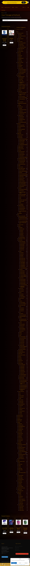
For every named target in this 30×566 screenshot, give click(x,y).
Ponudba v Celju (19, 443)
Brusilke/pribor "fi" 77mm (21, 238)
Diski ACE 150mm (22, 272)
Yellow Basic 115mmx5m (22, 349)
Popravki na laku (20, 360)
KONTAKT (18, 547)
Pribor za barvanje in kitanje (21, 461)
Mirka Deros (21, 234)
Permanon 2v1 (20, 437)
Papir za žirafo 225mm (23, 338)
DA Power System (21, 190)
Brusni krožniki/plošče (22, 364)
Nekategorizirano (19, 419)
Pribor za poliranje (20, 51)
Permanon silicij (20, 440)
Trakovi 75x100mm (22, 263)
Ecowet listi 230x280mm (23, 346)
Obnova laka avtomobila (21, 151)
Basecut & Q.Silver (21, 298)
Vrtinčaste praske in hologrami (23, 157)
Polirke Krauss (20, 482)
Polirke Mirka (20, 359)
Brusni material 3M (20, 33)
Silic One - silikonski (21, 88)
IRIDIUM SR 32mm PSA (23, 319)
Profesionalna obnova (22, 161)
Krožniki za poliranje (21, 73)
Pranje (20, 198)
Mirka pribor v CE (21, 457)
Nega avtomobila (20, 433)
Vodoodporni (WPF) (21, 345)
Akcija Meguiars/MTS (21, 58)
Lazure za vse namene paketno (23, 97)
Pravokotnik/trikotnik (23, 374)
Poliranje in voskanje (22, 140)
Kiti (18, 100)
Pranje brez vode (21, 179)
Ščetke (20, 202)
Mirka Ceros (21, 230)
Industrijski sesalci (20, 350)
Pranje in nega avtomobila (21, 168)
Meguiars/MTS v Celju (21, 448)
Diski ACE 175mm (22, 273)
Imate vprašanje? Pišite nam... (22, 553)
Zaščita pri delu (19, 492)
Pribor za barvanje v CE (21, 458)
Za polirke (20, 412)
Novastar (20, 332)
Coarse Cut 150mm (22, 302)
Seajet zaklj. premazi (21, 479)
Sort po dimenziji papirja (22, 336)
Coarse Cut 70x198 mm (23, 303)
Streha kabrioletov (21, 186)
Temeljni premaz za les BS (22, 112)
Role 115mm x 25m (22, 259)
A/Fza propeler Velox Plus (21, 126)
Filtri (20, 394)
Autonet (20, 292)
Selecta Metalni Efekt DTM (22, 122)
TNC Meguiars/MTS (20, 490)
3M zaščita (19, 493)
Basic (20, 299)
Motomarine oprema (20, 415)
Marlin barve (19, 123)
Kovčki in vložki (20, 353)
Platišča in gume (21, 176)
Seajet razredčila (20, 478)
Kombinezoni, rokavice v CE (21, 447)
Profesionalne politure (22, 208)
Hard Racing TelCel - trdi (22, 84)
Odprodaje (18, 422)
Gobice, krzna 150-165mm (22, 69)
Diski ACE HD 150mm (23, 280)
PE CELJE (16, 7)
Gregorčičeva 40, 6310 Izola (5, 549)
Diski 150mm (22, 252)
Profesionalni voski (21, 209)
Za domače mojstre (21, 162)
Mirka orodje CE (21, 455)
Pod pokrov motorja (21, 178)
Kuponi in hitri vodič (7, 7)
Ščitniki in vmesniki (21, 378)
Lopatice (19, 465)
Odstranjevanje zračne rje (21, 158)
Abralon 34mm (22, 248)
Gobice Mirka (20, 66)
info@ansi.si (4, 553)
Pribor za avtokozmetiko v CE (23, 451)
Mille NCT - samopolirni (22, 85)
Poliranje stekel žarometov (21, 164)
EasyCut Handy (20, 464)
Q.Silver (20, 335)
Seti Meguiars (20, 213)
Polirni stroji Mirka (20, 486)
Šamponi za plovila (21, 141)
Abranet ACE (21, 269)
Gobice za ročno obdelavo (22, 194)
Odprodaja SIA (20, 430)
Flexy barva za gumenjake (21, 129)
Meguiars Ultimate (20, 147)
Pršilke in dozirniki (21, 201)
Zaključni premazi (20, 115)
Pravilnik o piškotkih (17, 564)
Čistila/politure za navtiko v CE (22, 444)
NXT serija (19, 150)
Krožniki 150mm (22, 367)
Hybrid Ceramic (20, 136)
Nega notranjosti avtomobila (23, 171)
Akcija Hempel (20, 55)
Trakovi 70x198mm (22, 262)
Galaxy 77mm (22, 310)
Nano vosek (19, 357)
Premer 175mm (22, 342)
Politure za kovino (21, 45)
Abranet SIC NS (21, 288)
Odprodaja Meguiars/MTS (21, 426)
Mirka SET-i (19, 356)
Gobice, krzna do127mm (22, 72)
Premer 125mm (22, 339)
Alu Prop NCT (21, 79)
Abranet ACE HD (21, 277)
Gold (20, 312)
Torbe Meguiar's (21, 204)
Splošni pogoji (3, 10)
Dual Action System (20, 134)
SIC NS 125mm (22, 289)
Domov (2, 7)
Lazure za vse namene (22, 96)
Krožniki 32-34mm (22, 371)
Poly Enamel (21, 120)
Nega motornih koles (21, 148)
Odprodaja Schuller (20, 429)
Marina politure (21, 44)
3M (17, 31)
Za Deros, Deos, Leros (22, 408)
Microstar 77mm (22, 325)
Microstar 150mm (22, 324)
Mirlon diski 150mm (22, 329)
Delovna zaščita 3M (20, 38)
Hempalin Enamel (21, 116)
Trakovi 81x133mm (22, 266)
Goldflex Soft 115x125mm (22, 316)
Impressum (24, 564)
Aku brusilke (20, 227)
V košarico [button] (11, 42)
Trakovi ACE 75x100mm (23, 276)
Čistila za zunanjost (21, 169)
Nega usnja (20, 172)
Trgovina (13, 7)
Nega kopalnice (20, 434)
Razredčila (19, 105)
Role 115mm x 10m (22, 258)
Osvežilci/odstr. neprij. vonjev (23, 175)
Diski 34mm (21, 255)
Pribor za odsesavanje (21, 391)
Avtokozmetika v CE (21, 450)
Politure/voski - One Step (22, 47)
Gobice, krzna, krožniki (20, 62)
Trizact (20, 37)
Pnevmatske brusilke (22, 237)
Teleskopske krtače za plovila (23, 144)
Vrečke (20, 398)
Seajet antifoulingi (20, 475)
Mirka (18, 214)
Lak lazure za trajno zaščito (22, 92)
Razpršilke (19, 441)
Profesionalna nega (20, 205)
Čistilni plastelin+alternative (23, 189)
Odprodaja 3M (20, 423)
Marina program (20, 41)
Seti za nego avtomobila (22, 183)
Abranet (20, 251)
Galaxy (20, 306)
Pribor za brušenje (20, 363)
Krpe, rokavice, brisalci (22, 195)
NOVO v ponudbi (19, 420)
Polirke (19, 165)
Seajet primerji (20, 476)
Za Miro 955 (20, 409)
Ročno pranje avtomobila (22, 182)
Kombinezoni (21, 496)
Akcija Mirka (19, 59)
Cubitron (20, 34)
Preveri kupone (24, 2)
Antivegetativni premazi (21, 76)
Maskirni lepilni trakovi (21, 48)
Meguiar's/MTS (19, 133)
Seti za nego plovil (21, 143)
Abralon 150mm (22, 245)
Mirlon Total (21, 331)
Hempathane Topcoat (22, 119)
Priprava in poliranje (21, 154)
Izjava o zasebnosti (21, 564)
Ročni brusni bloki (21, 377)
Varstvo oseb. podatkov (19, 546)
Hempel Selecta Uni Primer (22, 109)
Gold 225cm (21, 313)
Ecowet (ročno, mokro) (22, 305)
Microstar (20, 322)
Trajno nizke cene (19, 489)
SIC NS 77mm (22, 291)
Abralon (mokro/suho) (22, 241)
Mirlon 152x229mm (22, 328)
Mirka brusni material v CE (22, 454)
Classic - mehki (21, 80)
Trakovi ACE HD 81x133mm (23, 284)
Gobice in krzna (21, 401)
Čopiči (19, 462)
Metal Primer (20, 130)
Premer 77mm (22, 343)
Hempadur (20, 108)
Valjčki (19, 471)
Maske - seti (20, 497)
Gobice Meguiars (20, 65)
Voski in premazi (21, 155)
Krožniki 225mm (22, 370)
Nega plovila (20, 436)
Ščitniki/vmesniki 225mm (23, 386)
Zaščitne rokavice (21, 510)
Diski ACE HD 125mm (23, 279)
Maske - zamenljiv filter (22, 500)
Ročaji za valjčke (20, 469)
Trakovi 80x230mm (22, 265)
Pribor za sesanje (21, 395)
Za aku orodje (21, 405)
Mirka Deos (21, 231)
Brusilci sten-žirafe (20, 224)
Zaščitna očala (21, 503)
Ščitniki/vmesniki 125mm (23, 381)
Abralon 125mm (22, 244)
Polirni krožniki (21, 402)
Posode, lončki (20, 468)
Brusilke (19, 226)
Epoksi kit (19, 127)
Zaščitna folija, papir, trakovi (22, 472)
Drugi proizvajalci (20, 504)
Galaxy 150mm (22, 309)
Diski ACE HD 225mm (23, 283)
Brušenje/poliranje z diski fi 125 (23, 217)
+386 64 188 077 (6, 552)
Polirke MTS (19, 483)
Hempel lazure (20, 91)
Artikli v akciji (19, 52)
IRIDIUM (20, 317)
